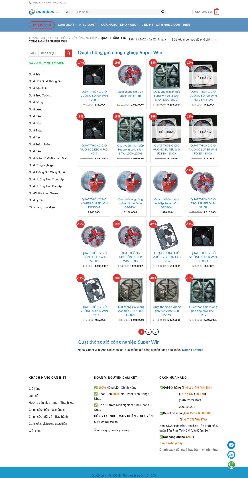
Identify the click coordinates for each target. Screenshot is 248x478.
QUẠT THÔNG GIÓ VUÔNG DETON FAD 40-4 (94, 149)
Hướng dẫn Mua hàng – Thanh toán (52, 402)
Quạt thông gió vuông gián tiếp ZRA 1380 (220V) (167, 311)
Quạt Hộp (35, 123)
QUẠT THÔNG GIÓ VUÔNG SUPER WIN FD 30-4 (203, 257)
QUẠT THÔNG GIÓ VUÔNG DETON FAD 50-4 (167, 257)
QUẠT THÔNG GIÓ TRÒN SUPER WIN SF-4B (94, 257)
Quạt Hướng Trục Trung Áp (46, 179)
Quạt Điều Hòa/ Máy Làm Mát (48, 158)
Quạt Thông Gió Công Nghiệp (73, 38)
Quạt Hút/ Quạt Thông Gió (45, 81)
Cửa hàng (109, 24)
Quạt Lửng (35, 109)
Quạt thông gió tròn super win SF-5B (130, 93)
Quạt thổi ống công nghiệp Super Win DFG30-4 (166, 203)
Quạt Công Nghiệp (41, 165)
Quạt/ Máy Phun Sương (44, 193)
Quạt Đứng (36, 102)
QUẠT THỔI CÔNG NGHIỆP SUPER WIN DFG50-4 (94, 203)
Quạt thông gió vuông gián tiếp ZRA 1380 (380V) (130, 311)
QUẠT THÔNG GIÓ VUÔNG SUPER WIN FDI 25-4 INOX (203, 95)
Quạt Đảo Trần (38, 88)
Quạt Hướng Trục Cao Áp (45, 186)
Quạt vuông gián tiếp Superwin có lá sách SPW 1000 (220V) (130, 149)
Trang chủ (37, 38)
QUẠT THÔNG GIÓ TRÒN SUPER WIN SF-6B (203, 203)
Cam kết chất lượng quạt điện (48, 423)
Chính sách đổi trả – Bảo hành (48, 416)
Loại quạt (66, 24)
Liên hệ (147, 24)
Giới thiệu (35, 430)
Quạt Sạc (35, 137)
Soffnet (198, 349)
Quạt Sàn (35, 151)
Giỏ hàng (34, 388)
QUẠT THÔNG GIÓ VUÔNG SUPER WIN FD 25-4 (94, 311)
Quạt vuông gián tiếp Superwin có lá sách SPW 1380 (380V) (166, 95)
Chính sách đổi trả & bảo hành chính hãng (188, 449)
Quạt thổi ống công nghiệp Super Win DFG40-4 (130, 203)
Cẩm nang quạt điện (173, 24)
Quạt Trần (35, 74)
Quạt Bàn (35, 116)
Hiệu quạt (87, 24)
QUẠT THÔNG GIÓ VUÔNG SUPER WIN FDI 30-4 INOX (166, 149)
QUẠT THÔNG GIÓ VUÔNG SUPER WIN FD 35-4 (94, 95)
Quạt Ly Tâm (37, 200)
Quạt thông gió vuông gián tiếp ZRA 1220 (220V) (203, 311)
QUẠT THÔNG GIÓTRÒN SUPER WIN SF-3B (130, 257)
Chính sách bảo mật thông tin (47, 409)
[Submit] (163, 12)
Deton (186, 349)
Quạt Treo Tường (40, 95)
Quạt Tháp (35, 130)
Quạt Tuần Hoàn (39, 144)
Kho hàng (128, 24)
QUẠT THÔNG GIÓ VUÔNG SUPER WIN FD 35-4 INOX (203, 149)
